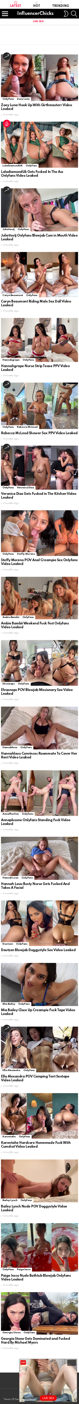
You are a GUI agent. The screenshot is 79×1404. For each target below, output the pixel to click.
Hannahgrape (11, 360)
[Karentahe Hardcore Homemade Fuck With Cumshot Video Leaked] (39, 1116)
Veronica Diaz (25, 487)
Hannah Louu (10, 878)
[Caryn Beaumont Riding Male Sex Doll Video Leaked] (39, 274)
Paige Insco (23, 1269)
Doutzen (7, 944)
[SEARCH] (74, 13)
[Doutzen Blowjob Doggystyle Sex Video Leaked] (39, 923)
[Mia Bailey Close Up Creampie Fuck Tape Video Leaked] (39, 984)
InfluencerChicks (35, 13)
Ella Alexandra (11, 1070)
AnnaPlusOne (10, 814)
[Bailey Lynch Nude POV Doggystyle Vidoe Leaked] (39, 1181)
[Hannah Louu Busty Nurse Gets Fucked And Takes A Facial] (39, 858)
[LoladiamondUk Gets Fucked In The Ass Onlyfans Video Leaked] (39, 145)
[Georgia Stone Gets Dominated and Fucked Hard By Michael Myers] (39, 1313)
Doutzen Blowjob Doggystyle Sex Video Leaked (38, 950)
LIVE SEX (38, 21)
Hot (36, 6)
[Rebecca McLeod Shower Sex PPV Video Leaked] (39, 406)
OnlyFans (8, 99)
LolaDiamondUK (12, 165)
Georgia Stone (11, 1332)
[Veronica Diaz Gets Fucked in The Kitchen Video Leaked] (39, 468)
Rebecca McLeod (27, 427)
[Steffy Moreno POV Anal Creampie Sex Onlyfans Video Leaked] (39, 533)
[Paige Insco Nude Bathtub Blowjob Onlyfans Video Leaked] (39, 1247)
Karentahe (9, 1136)
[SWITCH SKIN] (66, 13)
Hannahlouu (9, 747)
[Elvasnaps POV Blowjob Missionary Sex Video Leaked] (39, 663)
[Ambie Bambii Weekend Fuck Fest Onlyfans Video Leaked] (39, 598)
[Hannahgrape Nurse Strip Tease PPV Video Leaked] (39, 340)
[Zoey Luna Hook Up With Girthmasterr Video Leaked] (39, 77)
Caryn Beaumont (12, 295)
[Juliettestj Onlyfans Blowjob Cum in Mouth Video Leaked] (39, 209)
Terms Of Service (13, 1399)
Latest (15, 6)
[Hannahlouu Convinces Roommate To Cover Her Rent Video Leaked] (39, 728)
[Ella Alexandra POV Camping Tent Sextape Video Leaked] (39, 1049)
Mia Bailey (8, 1004)
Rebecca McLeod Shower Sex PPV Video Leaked (39, 433)
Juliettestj (8, 229)
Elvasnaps (8, 684)
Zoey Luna (23, 99)
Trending (60, 6)
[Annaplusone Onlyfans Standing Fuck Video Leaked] (39, 793)
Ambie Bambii (10, 617)
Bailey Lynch (9, 1200)
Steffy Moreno (26, 554)
